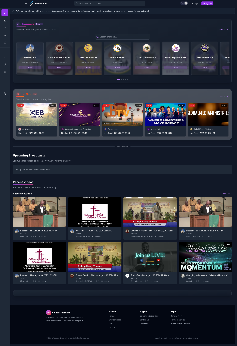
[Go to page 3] (123, 79)
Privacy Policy (176, 316)
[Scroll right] (228, 59)
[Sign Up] (4, 93)
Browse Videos (115, 320)
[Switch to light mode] (184, 3)
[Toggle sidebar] (26, 3)
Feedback (144, 324)
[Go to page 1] (118, 79)
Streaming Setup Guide (149, 316)
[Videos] (4, 20)
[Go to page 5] (127, 79)
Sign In (112, 328)
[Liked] (4, 42)
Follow (30, 67)
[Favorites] (4, 35)
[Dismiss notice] (231, 10)
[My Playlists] (4, 71)
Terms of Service (178, 320)
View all (226, 193)
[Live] (4, 27)
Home (111, 316)
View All (222, 29)
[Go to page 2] (121, 79)
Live (110, 324)
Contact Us (144, 320)
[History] (4, 64)
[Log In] (4, 86)
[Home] (4, 12)
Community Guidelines (180, 324)
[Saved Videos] (4, 56)
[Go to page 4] (125, 79)
